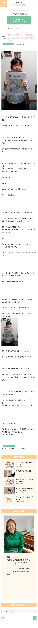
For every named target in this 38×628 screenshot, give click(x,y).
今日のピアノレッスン (9, 44)
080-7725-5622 (20, 10)
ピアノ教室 (11, 448)
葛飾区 (23, 448)
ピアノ (5, 448)
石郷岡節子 (17, 557)
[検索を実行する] (35, 618)
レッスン (18, 448)
